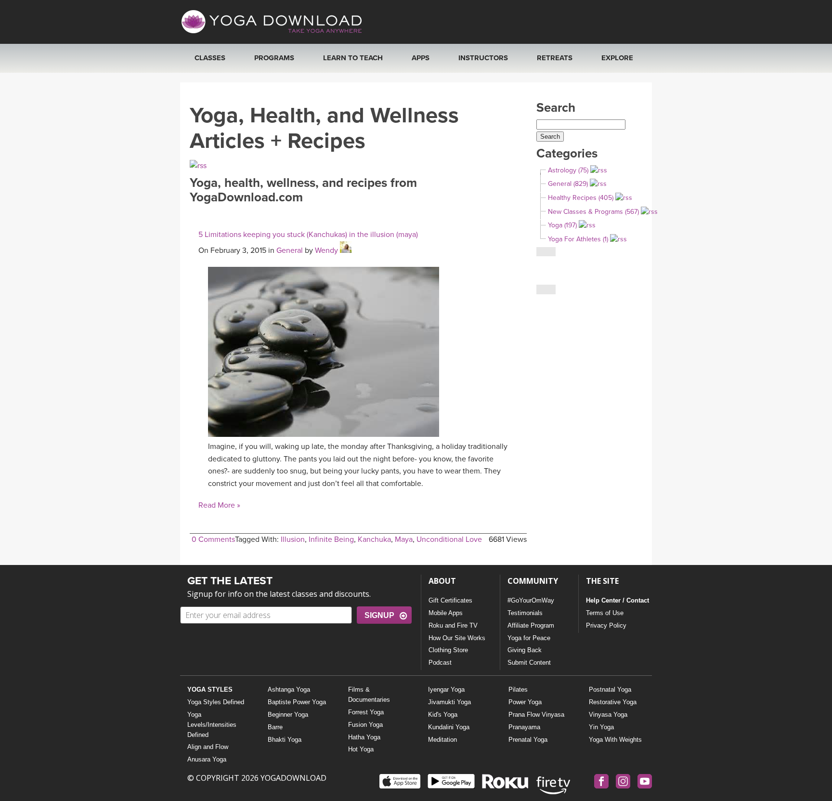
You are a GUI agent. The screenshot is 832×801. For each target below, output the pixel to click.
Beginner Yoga (288, 714)
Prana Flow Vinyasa (536, 714)
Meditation (442, 739)
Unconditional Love (449, 539)
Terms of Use (605, 613)
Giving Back (524, 650)
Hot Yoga (361, 749)
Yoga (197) (562, 225)
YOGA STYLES (210, 689)
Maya (404, 539)
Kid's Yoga (442, 714)
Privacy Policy (606, 625)
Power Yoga (525, 702)
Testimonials (525, 613)
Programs (274, 57)
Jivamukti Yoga (449, 702)
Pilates (518, 689)
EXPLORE (617, 57)
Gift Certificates (450, 600)
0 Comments (213, 539)
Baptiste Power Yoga (297, 702)
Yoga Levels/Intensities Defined (211, 724)
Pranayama (524, 727)
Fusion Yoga (365, 724)
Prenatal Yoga (527, 739)
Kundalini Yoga (448, 727)
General (289, 250)
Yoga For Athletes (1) (578, 239)
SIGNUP (379, 615)
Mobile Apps (446, 613)
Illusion (293, 539)
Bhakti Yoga (284, 739)
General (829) (568, 184)
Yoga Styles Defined (215, 702)
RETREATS (554, 57)
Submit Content (529, 662)
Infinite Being (331, 539)
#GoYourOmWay (530, 600)
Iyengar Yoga (446, 689)
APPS (420, 57)
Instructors (483, 57)
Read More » (219, 505)
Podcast (440, 662)
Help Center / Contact (617, 600)
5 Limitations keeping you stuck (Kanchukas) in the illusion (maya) (308, 234)
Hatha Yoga (364, 737)
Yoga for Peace (528, 638)
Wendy (326, 250)
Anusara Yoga (206, 759)
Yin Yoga (601, 727)
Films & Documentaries (369, 694)
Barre (275, 727)
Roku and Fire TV (453, 625)
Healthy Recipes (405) (580, 198)
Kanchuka (374, 539)
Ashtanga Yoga (289, 689)
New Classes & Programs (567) (593, 212)
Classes (210, 57)
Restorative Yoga (613, 702)
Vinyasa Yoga (608, 714)
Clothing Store (448, 650)
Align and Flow (207, 746)
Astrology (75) (568, 170)
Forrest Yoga (366, 712)
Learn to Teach (353, 57)
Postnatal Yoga (610, 689)
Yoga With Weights (615, 739)
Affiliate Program (530, 625)
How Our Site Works (457, 638)
